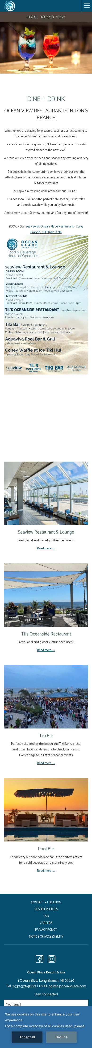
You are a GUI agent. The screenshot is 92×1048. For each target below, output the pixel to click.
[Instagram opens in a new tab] (51, 958)
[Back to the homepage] (9, 6)
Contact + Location (46, 902)
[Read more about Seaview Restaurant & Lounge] (46, 493)
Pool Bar (46, 849)
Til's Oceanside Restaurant (46, 634)
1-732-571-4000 (24, 986)
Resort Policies (46, 909)
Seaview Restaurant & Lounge (46, 532)
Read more (44, 548)
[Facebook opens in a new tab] (39, 958)
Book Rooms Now (46, 17)
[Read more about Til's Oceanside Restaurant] (46, 595)
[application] (46, 1027)
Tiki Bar (46, 736)
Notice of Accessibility (46, 936)
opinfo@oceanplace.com (67, 986)
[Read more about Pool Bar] (46, 810)
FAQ (46, 916)
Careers (46, 923)
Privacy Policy (46, 929)
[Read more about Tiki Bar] (46, 696)
